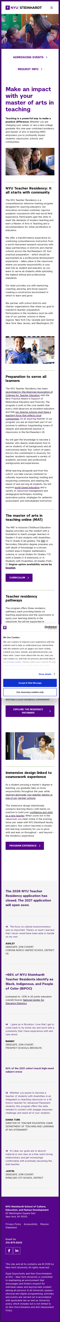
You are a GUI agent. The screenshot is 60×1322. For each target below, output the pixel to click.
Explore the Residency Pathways (28, 711)
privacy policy (14, 662)
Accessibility (31, 1224)
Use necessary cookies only (30, 692)
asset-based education (27, 487)
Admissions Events (28, 57)
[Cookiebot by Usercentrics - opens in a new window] (44, 627)
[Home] (24, 7)
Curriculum (17, 577)
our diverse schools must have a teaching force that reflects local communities (28, 415)
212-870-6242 (14, 1242)
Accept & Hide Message (30, 683)
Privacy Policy (13, 1224)
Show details (45, 674)
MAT (43, 540)
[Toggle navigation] (51, 7)
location (10, 567)
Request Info (28, 69)
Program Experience (23, 845)
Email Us (11, 1239)
